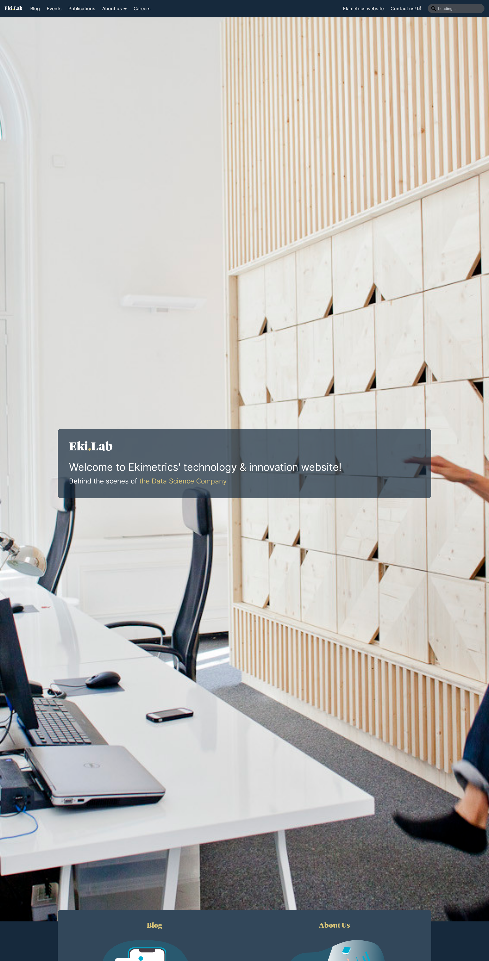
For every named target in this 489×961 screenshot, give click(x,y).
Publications (81, 8)
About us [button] (112, 8)
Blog (35, 8)
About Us (334, 925)
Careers (142, 8)
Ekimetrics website (363, 8)
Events (54, 8)
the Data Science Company (183, 481)
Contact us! (403, 8)
